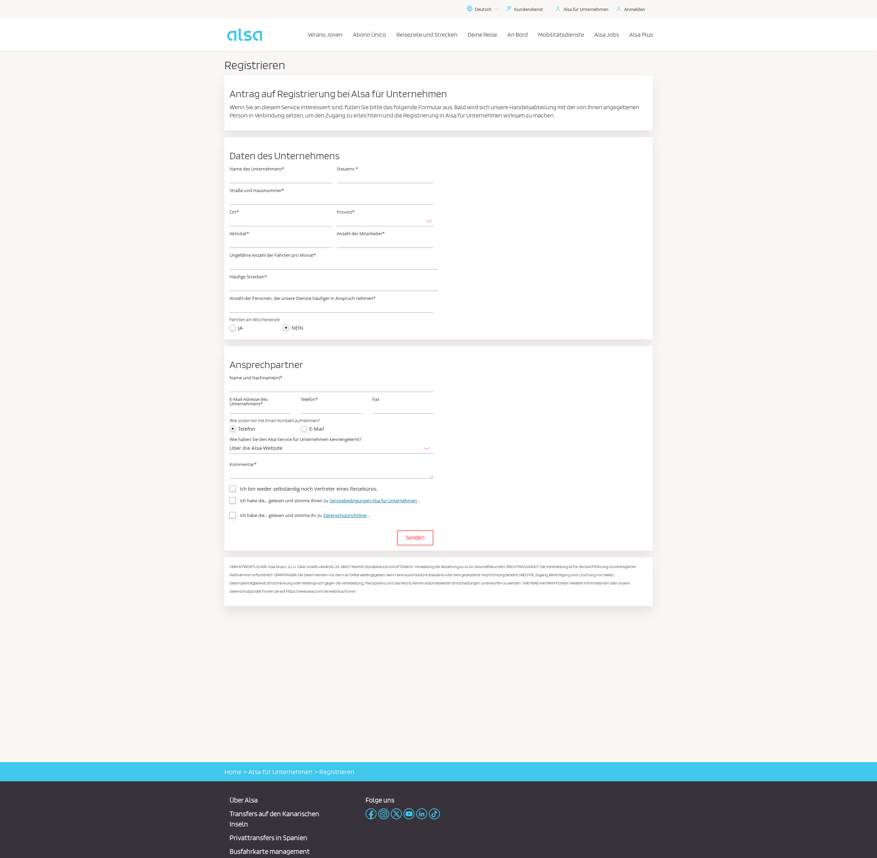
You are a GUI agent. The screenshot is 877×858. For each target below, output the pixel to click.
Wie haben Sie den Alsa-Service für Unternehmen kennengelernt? (295, 439)
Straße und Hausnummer (257, 190)
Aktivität (239, 233)
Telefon (309, 399)
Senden (415, 537)
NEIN (297, 328)
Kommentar (243, 464)
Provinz (346, 212)
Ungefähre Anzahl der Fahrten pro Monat (273, 255)
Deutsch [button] (483, 9)
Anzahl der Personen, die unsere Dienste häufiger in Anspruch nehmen (302, 298)
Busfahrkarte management (270, 851)
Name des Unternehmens (257, 169)
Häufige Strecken (248, 277)
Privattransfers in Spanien (268, 837)
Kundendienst (528, 9)
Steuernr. (347, 169)
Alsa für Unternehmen (586, 9)
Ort (234, 212)
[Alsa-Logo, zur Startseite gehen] (244, 35)
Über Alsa (244, 800)
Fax (376, 399)
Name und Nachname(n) (256, 378)
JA (240, 328)
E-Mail (316, 429)
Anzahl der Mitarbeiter (361, 233)
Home (233, 772)
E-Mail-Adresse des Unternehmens (249, 401)
